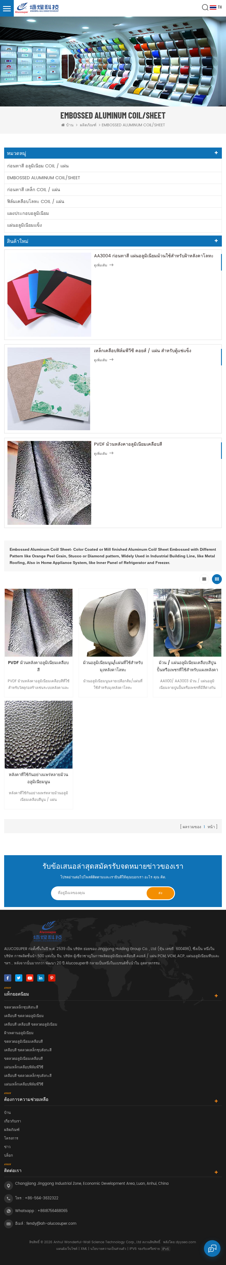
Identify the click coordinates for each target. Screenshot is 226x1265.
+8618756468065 (52, 1211)
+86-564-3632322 (41, 1198)
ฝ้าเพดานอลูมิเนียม (19, 1033)
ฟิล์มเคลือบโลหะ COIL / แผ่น (35, 201)
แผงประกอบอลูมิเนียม (28, 213)
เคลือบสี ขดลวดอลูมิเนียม (24, 1016)
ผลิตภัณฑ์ (88, 125)
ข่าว (7, 1147)
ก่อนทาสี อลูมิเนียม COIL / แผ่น (38, 166)
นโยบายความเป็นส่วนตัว (108, 1248)
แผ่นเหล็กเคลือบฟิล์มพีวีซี (23, 1067)
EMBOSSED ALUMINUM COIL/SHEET (43, 177)
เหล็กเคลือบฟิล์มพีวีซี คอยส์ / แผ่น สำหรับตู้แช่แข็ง (142, 350)
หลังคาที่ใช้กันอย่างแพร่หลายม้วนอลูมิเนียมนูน (38, 778)
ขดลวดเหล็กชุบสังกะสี (21, 1007)
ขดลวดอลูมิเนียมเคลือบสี (23, 1042)
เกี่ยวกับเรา (12, 1121)
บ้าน (70, 125)
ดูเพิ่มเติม (100, 265)
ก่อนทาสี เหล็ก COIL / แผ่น (33, 189)
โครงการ (11, 1138)
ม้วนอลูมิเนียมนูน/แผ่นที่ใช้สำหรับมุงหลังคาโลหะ (113, 666)
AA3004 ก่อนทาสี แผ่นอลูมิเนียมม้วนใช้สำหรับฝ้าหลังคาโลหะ (154, 256)
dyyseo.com (186, 1242)
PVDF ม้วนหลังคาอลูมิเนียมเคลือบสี (128, 444)
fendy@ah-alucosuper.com (51, 1224)
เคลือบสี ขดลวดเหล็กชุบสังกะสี (28, 1050)
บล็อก (8, 1156)
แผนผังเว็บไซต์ (66, 1248)
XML (84, 1248)
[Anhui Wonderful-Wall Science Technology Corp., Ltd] (37, 8)
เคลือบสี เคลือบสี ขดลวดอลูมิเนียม (30, 1025)
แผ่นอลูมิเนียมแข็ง (24, 225)
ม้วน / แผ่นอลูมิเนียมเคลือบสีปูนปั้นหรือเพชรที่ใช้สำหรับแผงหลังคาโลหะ (187, 666)
